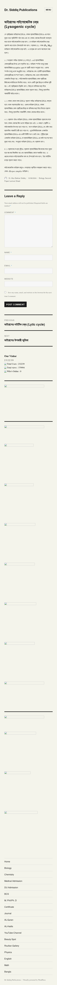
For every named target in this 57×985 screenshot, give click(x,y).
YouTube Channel (12, 932)
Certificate (9, 906)
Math (6, 965)
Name (8, 252)
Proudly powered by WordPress (34, 980)
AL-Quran (8, 919)
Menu (48, 9)
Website (8, 279)
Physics (8, 952)
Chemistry (9, 874)
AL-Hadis (8, 926)
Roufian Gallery (11, 945)
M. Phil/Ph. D (10, 900)
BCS (6, 893)
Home (7, 861)
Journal (7, 913)
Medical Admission (13, 880)
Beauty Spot (10, 939)
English (8, 958)
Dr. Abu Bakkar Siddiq (17, 178)
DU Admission (11, 887)
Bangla (7, 971)
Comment (10, 212)
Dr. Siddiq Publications (20, 10)
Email (8, 265)
